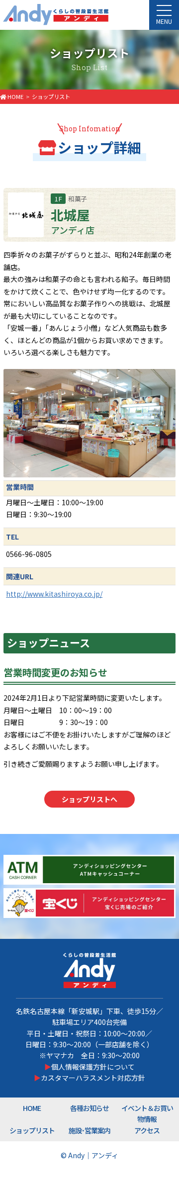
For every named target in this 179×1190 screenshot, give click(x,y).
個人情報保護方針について (93, 1067)
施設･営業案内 (89, 1130)
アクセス (147, 1130)
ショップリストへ (89, 799)
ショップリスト (32, 1130)
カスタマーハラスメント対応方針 (93, 1078)
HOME (32, 1108)
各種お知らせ (89, 1108)
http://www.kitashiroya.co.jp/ (54, 594)
